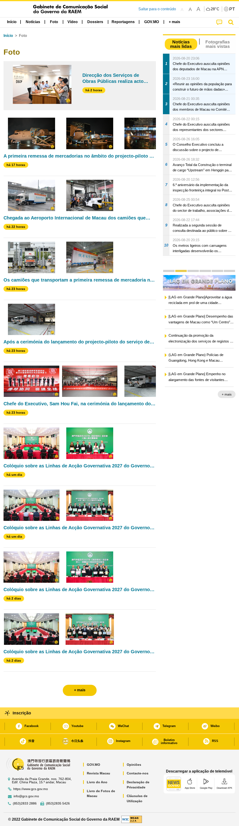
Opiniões (134, 764)
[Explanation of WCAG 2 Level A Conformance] (131, 819)
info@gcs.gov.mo (26, 796)
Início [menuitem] (12, 22)
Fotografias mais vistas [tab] (217, 44)
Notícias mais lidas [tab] (181, 44)
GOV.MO (93, 764)
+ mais (227, 394)
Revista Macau (98, 773)
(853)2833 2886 (25, 803)
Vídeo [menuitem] (72, 22)
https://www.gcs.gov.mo (30, 789)
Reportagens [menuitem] (123, 22)
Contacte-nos (137, 773)
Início (8, 36)
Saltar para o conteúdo (157, 9)
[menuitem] (33, 22)
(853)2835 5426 (58, 803)
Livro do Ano (97, 782)
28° (215, 9)
